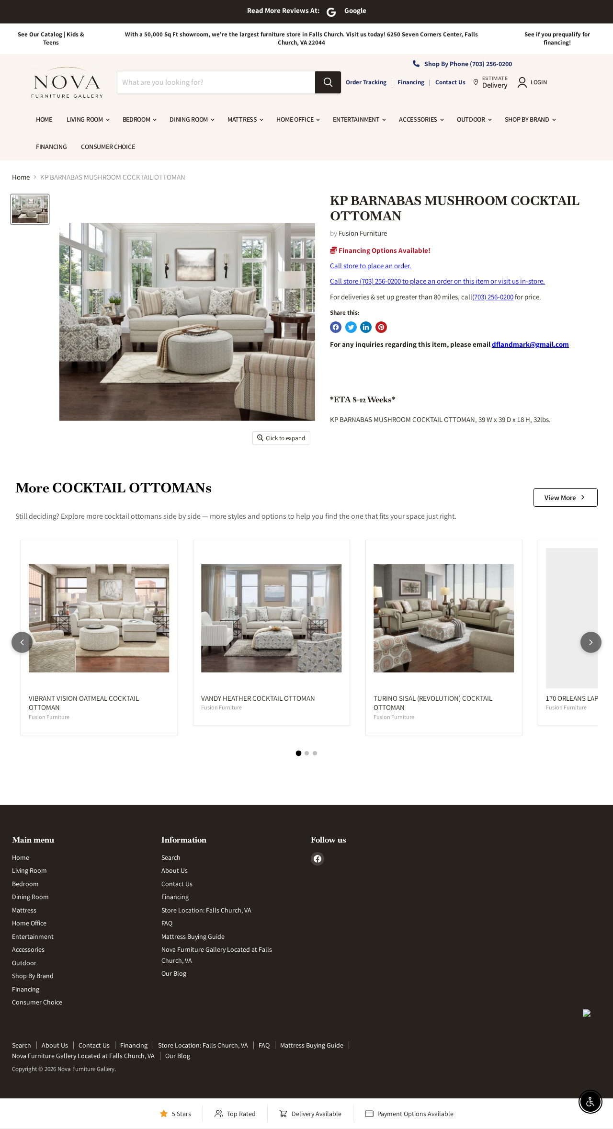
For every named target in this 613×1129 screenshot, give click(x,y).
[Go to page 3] (315, 753)
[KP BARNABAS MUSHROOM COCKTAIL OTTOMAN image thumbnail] (30, 209)
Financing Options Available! (384, 250)
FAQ (166, 923)
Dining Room (189, 119)
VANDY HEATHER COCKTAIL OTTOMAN (258, 698)
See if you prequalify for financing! (557, 38)
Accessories (419, 119)
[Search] (328, 82)
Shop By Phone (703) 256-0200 (468, 63)
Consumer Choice (108, 146)
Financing (410, 82)
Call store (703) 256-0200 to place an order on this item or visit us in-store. (437, 280)
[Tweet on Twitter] (351, 327)
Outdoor (472, 119)
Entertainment (357, 119)
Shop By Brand (528, 119)
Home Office (295, 119)
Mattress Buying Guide (193, 936)
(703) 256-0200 (492, 296)
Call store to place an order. (370, 265)
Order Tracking (366, 82)
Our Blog (173, 973)
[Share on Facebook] (335, 327)
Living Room (85, 119)
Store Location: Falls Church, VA (206, 910)
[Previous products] (22, 642)
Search (171, 857)
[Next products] (591, 642)
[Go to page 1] (298, 753)
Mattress (242, 119)
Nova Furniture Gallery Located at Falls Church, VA (83, 1055)
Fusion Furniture (363, 233)
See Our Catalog (40, 34)
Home (44, 119)
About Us (174, 870)
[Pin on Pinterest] (381, 327)
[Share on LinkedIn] (366, 327)
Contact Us (450, 82)
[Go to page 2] (307, 753)
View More (560, 497)
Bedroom (137, 119)
